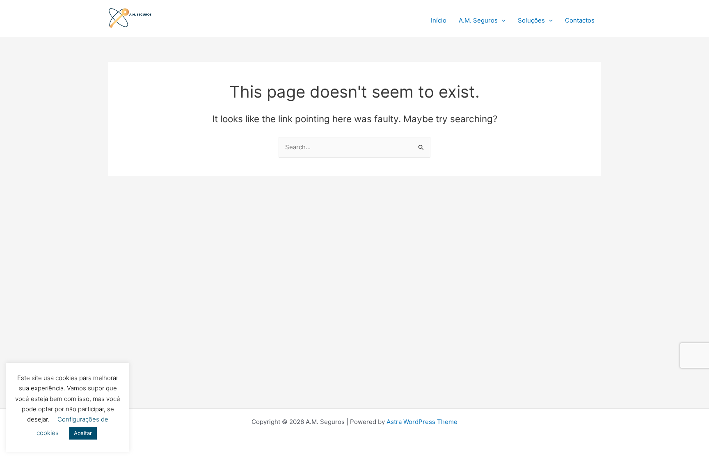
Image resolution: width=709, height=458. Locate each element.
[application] (501, 20)
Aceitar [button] (83, 433)
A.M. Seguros (478, 20)
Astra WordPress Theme (422, 422)
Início (438, 20)
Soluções (531, 20)
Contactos (580, 20)
